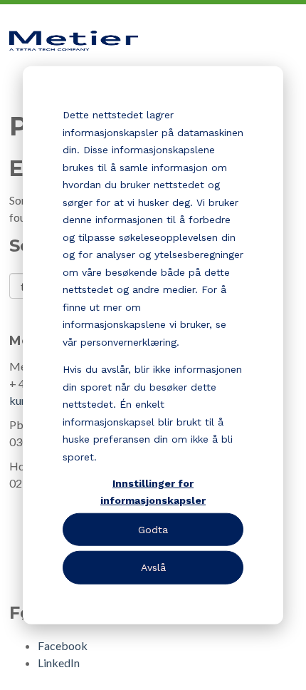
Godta (153, 529)
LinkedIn (59, 662)
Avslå (153, 567)
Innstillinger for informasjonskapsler (153, 491)
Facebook (63, 645)
